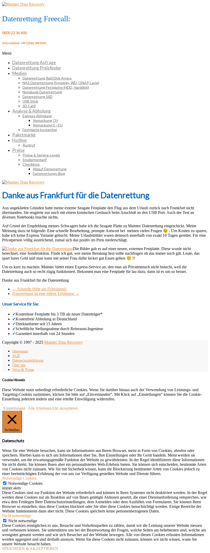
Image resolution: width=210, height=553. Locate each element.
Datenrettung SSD (37, 96)
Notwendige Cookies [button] (19, 478)
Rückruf (29, 145)
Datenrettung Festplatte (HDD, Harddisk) (56, 87)
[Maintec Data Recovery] (23, 182)
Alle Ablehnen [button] (39, 408)
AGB (16, 356)
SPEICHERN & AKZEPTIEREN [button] (30, 548)
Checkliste (31, 164)
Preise (18, 150)
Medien (19, 73)
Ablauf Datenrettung (50, 169)
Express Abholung (37, 116)
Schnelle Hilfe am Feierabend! (39, 289)
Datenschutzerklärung (28, 360)
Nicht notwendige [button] (16, 516)
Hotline (19, 140)
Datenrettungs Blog (49, 173)
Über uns (18, 365)
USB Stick (30, 101)
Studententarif (35, 159)
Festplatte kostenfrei (40, 129)
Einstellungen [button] (14, 408)
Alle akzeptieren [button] (64, 408)
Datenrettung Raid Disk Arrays (47, 78)
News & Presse (23, 370)
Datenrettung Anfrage (34, 62)
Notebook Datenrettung (42, 92)
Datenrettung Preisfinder (36, 68)
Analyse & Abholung (31, 111)
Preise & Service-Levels (41, 155)
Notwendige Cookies (25, 483)
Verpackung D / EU (48, 125)
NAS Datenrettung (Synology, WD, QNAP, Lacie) (61, 83)
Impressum (20, 351)
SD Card (29, 106)
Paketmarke (24, 134)
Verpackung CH (45, 120)
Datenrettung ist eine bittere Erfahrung (45, 293)
